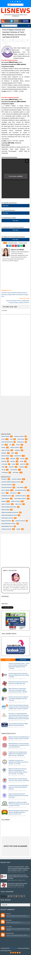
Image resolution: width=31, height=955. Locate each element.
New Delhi (12, 461)
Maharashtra (17, 455)
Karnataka (3, 453)
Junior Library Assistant (20, 498)
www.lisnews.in (13, 948)
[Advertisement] (15, 275)
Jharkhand (17, 450)
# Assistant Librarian (12, 243)
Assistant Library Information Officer (10, 481)
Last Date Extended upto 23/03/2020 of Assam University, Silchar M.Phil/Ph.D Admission (19, 787)
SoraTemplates (12, 943)
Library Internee (5, 509)
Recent (8, 659)
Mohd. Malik (8, 920)
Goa (10, 444)
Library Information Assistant (8, 506)
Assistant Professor (6, 484)
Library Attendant (5, 504)
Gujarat (18, 444)
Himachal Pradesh (14, 447)
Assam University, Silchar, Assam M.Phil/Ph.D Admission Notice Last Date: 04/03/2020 (19, 795)
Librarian (3, 501)
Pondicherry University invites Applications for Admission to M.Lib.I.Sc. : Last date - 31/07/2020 (19, 762)
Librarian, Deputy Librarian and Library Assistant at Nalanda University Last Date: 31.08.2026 (19, 675)
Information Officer (6, 495)
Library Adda (9, 926)
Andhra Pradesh (5, 436)
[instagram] (15, 1)
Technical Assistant (6, 529)
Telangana (21, 467)
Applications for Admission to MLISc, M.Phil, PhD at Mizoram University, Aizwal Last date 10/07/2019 (19, 804)
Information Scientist (20, 495)
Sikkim (2, 467)
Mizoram (22, 458)
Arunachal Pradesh (19, 436)
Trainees (18, 529)
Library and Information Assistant (9, 512)
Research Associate (20, 520)
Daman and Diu (20, 442)
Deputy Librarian (15, 41)
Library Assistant (15, 501)
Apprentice (4, 479)
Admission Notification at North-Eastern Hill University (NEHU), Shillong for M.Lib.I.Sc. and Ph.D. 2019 (18, 812)
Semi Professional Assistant (8, 523)
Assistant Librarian (6, 41)
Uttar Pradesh (13, 469)
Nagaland (3, 461)
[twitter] (13, 1)
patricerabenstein (10, 933)
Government (22, 41)
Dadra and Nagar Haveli (7, 442)
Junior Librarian (5, 498)
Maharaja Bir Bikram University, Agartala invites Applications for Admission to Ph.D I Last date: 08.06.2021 (19, 745)
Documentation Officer (20, 490)
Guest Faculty (13, 493)
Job (27, 41)
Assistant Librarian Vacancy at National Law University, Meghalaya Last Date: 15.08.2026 (18, 698)
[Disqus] (15, 334)
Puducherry (4, 464)
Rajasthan (22, 464)
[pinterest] (20, 1)
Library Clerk (18, 504)
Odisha (21, 461)
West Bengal (16, 472)
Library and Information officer (9, 515)
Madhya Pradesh (5, 455)
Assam (3, 439)
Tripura (3, 469)
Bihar (11, 439)
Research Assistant (6, 520)
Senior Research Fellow (7, 526)
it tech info (8, 913)
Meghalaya (12, 458)
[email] (18, 1)
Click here (5, 205)
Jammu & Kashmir (5, 450)
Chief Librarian (20, 487)
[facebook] (10, 1)
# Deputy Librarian (23, 243)
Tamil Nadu (5, 43)
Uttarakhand (4, 472)
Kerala (12, 453)
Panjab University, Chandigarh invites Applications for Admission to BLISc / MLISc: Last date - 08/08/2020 (18, 753)
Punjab (13, 464)
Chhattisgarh (20, 439)
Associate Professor (6, 487)
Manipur (3, 458)
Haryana (3, 447)
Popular (23, 659)
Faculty (3, 493)
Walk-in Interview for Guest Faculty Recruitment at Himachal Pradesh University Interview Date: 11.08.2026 (18, 690)
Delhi (2, 444)
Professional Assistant (7, 518)
